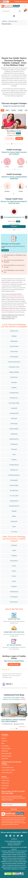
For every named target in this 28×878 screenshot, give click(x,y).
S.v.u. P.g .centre (14, 495)
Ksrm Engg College (14, 403)
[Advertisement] (14, 40)
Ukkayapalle (14, 521)
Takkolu (14, 516)
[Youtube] (21, 835)
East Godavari (14, 560)
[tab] (2, 110)
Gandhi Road (14, 377)
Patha (14, 454)
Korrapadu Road (14, 392)
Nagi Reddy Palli (14, 439)
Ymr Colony (14, 531)
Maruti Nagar (14, 423)
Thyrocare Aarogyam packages (14, 294)
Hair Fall (7, 191)
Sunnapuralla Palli (14, 506)
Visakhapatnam (14, 591)
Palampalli (14, 449)
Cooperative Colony (14, 367)
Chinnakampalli (14, 356)
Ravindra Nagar (14, 485)
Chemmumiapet (14, 346)
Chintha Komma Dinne (14, 361)
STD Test (7, 166)
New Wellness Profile (14, 131)
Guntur (14, 566)
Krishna (14, 571)
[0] (25, 11)
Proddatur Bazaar (14, 464)
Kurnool (14, 576)
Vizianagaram (14, 596)
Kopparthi (14, 387)
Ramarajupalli (14, 480)
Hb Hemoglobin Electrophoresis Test (14, 217)
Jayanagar (14, 382)
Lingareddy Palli (14, 413)
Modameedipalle (14, 428)
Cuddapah (14, 555)
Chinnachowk (14, 351)
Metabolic (21, 166)
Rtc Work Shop (14, 490)
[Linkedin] (10, 835)
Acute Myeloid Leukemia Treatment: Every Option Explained (13, 720)
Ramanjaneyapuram (14, 475)
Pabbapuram (14, 444)
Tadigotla (14, 511)
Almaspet (14, 336)
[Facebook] (6, 835)
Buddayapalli (14, 341)
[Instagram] (14, 835)
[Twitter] (18, 835)
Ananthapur (14, 545)
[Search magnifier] (20, 11)
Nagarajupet (14, 434)
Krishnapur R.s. (14, 397)
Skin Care (21, 191)
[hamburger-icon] (25, 6)
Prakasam (14, 586)
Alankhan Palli (14, 331)
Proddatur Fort (14, 470)
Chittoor (14, 550)
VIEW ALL (23, 699)
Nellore (14, 581)
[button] (2, 127)
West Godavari (14, 602)
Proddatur (14, 459)
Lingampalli (14, 408)
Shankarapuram (14, 500)
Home (5, 21)
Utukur (14, 526)
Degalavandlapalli (14, 372)
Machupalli (14, 418)
